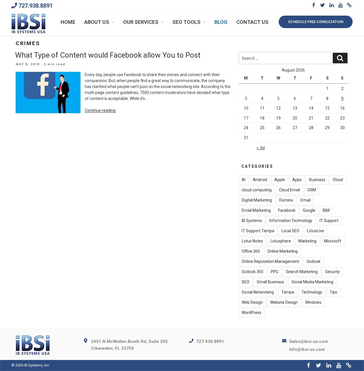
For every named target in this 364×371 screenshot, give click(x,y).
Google (309, 210)
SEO (245, 282)
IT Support (329, 220)
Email (306, 200)
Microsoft (332, 241)
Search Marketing (302, 271)
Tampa (287, 292)
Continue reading (100, 110)
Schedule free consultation (315, 22)
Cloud (338, 179)
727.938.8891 (35, 5)
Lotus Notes (252, 241)
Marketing (307, 241)
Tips (333, 292)
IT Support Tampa (258, 231)
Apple (279, 179)
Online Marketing (282, 251)
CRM (311, 190)
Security (332, 271)
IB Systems (252, 220)
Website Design (284, 302)
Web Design (252, 302)
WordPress (251, 312)
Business (317, 179)
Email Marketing (256, 210)
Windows (313, 302)
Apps (297, 179)
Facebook (286, 210)
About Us (96, 22)
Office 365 (251, 251)
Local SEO (290, 231)
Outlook (313, 261)
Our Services (140, 22)
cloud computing (257, 190)
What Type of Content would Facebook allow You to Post (107, 55)
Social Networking (258, 292)
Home (68, 22)
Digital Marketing (257, 200)
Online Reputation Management (270, 261)
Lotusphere (280, 241)
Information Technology (290, 220)
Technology (311, 292)
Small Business (270, 282)
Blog (221, 22)
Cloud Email (289, 190)
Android (260, 179)
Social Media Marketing (312, 282)
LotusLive (315, 231)
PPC (274, 271)
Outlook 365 (252, 271)
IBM (326, 210)
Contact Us (252, 22)
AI (243, 179)
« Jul (261, 147)
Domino (286, 200)
